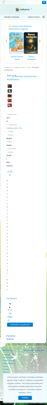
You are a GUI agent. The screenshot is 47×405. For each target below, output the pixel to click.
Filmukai (6, 372)
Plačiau (28, 392)
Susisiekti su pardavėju (20, 324)
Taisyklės (33, 403)
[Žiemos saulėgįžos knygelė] (31, 53)
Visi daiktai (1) (9, 316)
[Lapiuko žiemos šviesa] (16, 53)
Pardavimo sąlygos (12, 150)
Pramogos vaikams (10, 354)
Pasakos (6, 369)
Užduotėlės (34, 17)
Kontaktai (33, 354)
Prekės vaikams (11, 17)
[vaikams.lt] (23, 10)
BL (10, 304)
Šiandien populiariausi (26, 76)
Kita (28, 67)
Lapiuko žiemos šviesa (16, 57)
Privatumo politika (21, 403)
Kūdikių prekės (19, 67)
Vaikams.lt (8, 67)
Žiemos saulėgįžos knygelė (31, 57)
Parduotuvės (8, 357)
